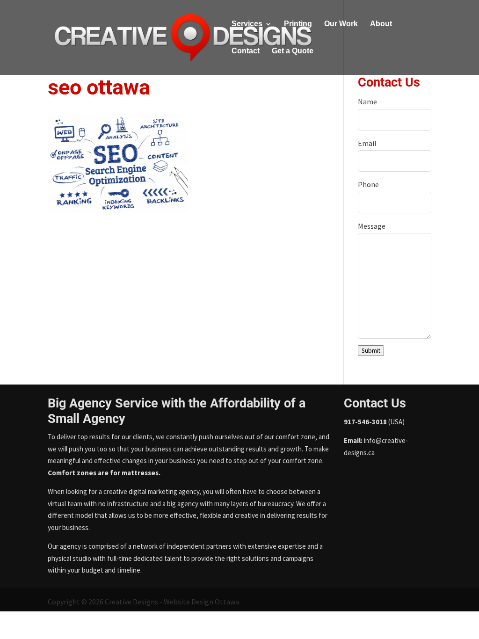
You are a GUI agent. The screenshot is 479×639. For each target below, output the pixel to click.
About (381, 24)
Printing (298, 24)
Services (247, 24)
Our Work (341, 24)
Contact (246, 51)
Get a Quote (292, 51)
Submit (371, 351)
